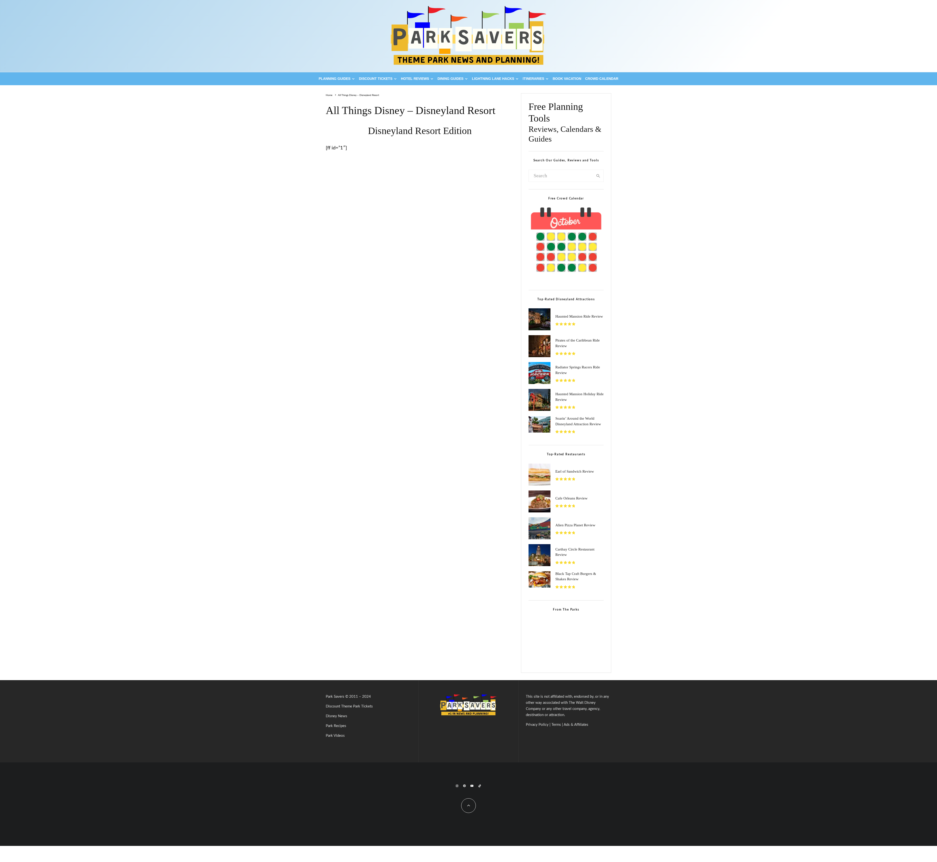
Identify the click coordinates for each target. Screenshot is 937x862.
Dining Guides (450, 79)
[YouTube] (472, 785)
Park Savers (335, 696)
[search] (598, 176)
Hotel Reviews (415, 79)
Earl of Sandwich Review (574, 471)
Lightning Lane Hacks (493, 79)
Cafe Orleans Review (571, 498)
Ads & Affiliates (576, 725)
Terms (556, 725)
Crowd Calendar (601, 79)
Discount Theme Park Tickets (349, 706)
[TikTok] (480, 785)
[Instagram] (457, 785)
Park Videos (335, 735)
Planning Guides (334, 79)
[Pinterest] (464, 785)
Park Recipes (336, 726)
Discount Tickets (375, 79)
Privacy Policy (537, 725)
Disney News (336, 716)
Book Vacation (567, 79)
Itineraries (533, 79)
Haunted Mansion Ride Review (579, 316)
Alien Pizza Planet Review (575, 525)
